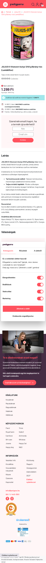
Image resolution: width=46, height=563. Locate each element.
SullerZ (21, 432)
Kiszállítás (9, 464)
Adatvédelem (31, 472)
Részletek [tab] (23, 251)
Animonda (22, 436)
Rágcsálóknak (11, 407)
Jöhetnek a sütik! (23, 309)
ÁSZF (28, 476)
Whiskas (22, 439)
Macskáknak (10, 403)
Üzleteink (9, 478)
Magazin (29, 464)
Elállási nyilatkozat (9, 555)
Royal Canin (10, 432)
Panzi (8, 428)
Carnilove (9, 436)
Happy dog (10, 447)
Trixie (21, 428)
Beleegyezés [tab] (8, 251)
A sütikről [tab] (38, 251)
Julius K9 (17, 12)
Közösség (30, 460)
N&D (20, 447)
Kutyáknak (10, 400)
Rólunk (8, 474)
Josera (8, 443)
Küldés (23, 140)
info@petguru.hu (13, 490)
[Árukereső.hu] (23, 521)
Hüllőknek (9, 415)
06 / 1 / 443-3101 (12, 494)
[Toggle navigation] (5, 4)
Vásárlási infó (11, 460)
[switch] (40, 284)
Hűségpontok (31, 468)
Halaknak (9, 411)
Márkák (8, 12)
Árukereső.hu (23, 524)
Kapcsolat (9, 482)
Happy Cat (23, 443)
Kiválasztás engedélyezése (23, 316)
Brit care (9, 439)
